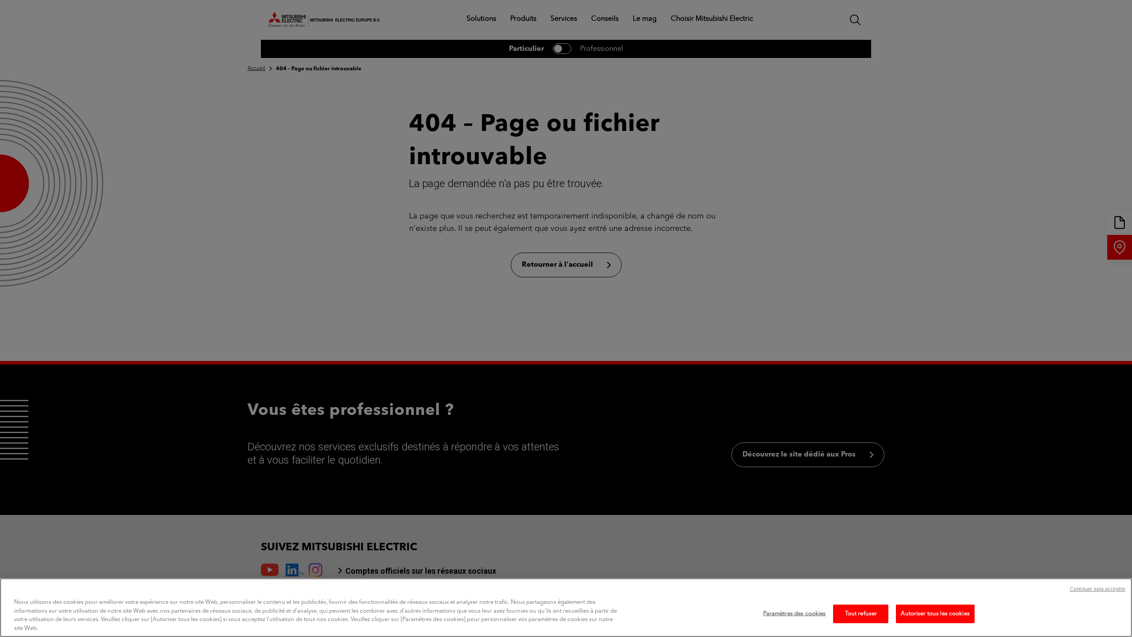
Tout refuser (861, 614)
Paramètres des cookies (794, 614)
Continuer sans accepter (1097, 589)
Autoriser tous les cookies (935, 614)
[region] (566, 607)
